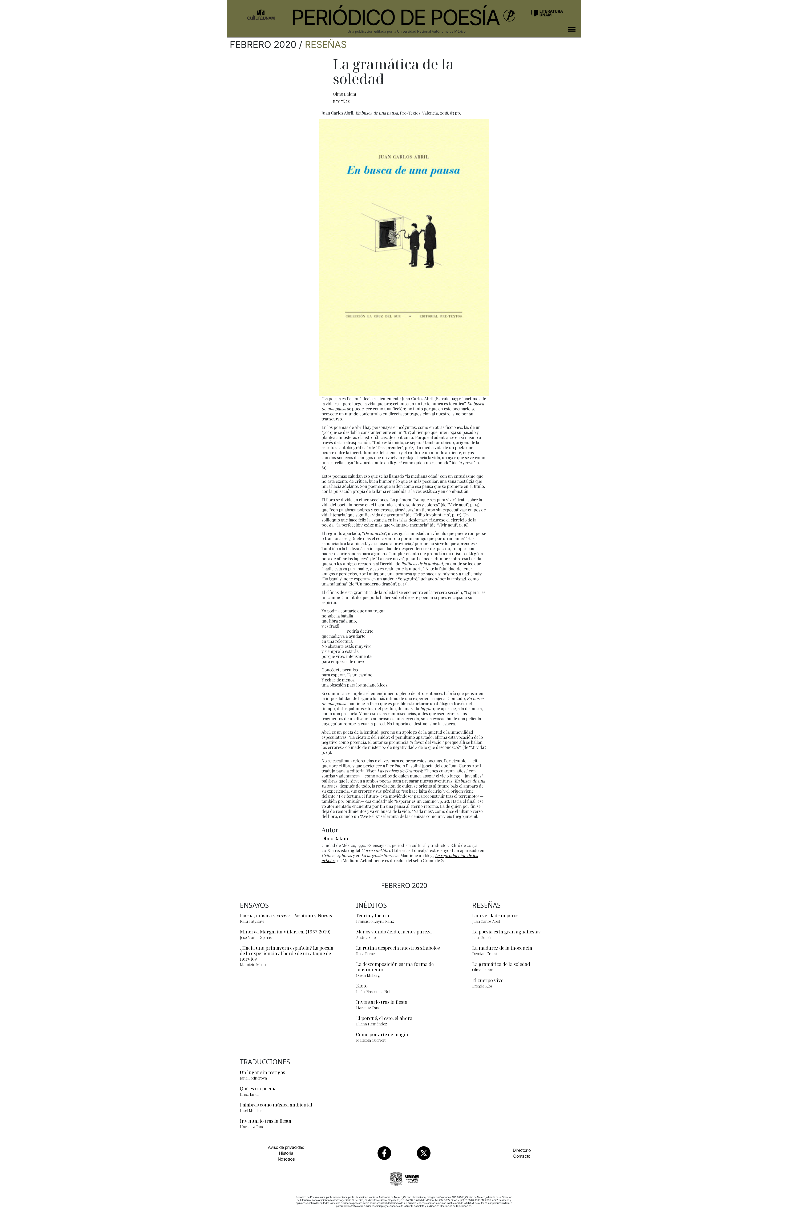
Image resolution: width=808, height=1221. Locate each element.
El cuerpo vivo (488, 980)
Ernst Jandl (249, 1094)
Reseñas (326, 44)
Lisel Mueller (251, 1110)
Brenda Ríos (482, 986)
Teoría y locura (372, 915)
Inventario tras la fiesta (381, 1002)
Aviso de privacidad (286, 1147)
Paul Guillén (482, 937)
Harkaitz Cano (368, 1007)
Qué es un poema (258, 1088)
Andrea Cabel (367, 937)
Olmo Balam (344, 94)
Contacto (521, 1156)
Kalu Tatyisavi (252, 921)
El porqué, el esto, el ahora (384, 1018)
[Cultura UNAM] (261, 13)
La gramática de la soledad (501, 964)
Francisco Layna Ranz (375, 921)
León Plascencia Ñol (373, 991)
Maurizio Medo (253, 964)
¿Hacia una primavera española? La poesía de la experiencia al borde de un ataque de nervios (286, 953)
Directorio (522, 1150)
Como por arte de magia (382, 1034)
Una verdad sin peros (495, 915)
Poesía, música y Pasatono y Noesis (286, 915)
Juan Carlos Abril (486, 921)
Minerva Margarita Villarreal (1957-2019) (285, 931)
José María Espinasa (257, 937)
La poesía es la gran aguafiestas (506, 931)
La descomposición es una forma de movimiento (395, 967)
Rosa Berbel (366, 953)
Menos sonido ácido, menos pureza (394, 931)
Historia (286, 1153)
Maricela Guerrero (371, 1040)
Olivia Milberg (368, 975)
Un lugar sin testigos (262, 1072)
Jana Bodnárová (253, 1078)
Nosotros (286, 1159)
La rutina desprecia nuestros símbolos (398, 948)
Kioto (362, 985)
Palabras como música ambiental (276, 1104)
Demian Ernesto (486, 953)
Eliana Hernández (371, 1023)
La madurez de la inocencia (502, 948)
